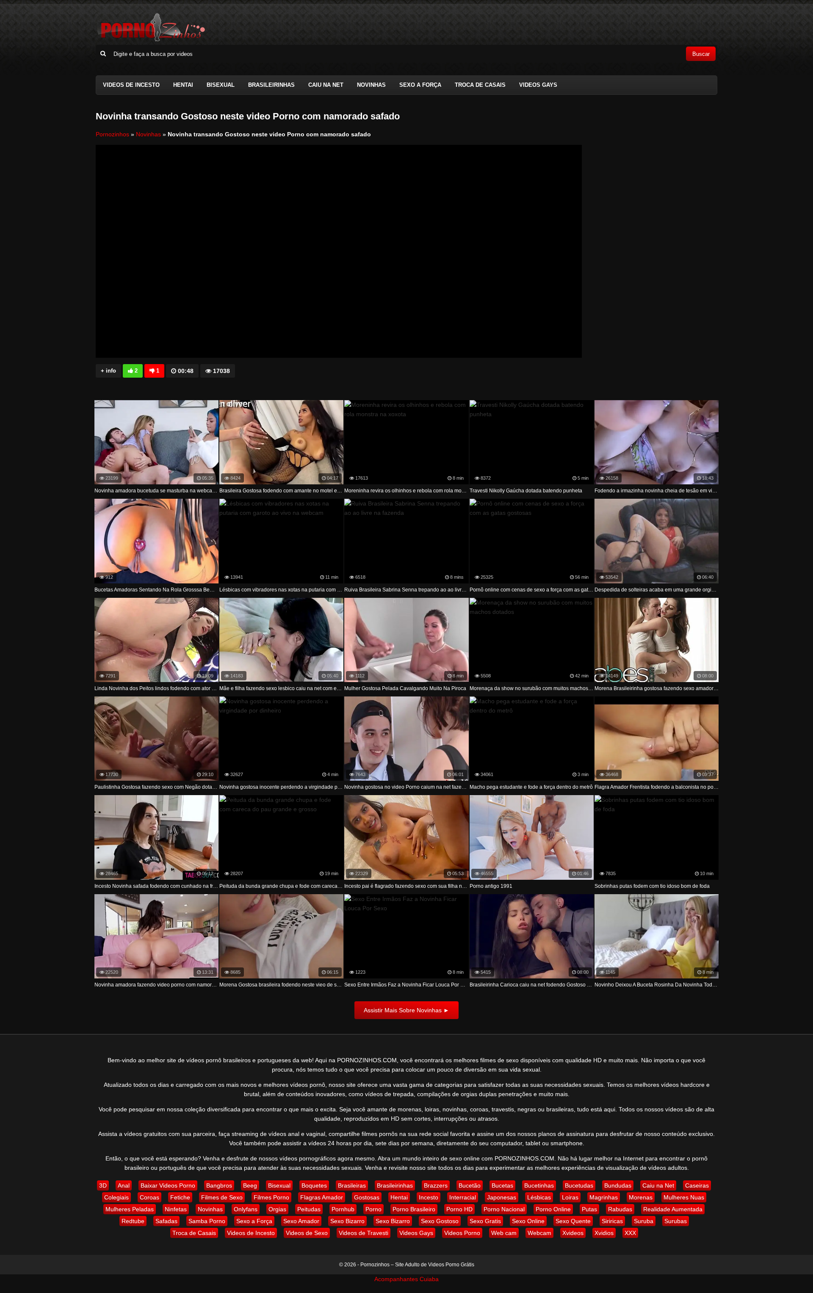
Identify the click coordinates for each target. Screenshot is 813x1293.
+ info (108, 370)
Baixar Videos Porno (168, 1185)
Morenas (641, 1197)
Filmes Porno (271, 1197)
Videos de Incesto (131, 85)
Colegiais (116, 1197)
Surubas (675, 1221)
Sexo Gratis (485, 1221)
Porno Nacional (504, 1209)
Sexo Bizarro (347, 1221)
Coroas (149, 1197)
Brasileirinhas (271, 85)
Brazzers (436, 1185)
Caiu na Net (325, 85)
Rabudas (620, 1209)
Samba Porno (206, 1221)
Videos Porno (462, 1232)
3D (103, 1185)
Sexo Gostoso (440, 1221)
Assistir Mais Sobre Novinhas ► (406, 1010)
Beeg (250, 1185)
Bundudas (617, 1185)
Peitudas (309, 1209)
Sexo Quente (573, 1221)
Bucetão (470, 1185)
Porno (373, 1209)
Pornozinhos (112, 134)
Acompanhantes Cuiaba (406, 1279)
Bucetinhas (539, 1185)
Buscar (701, 54)
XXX (630, 1232)
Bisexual (221, 85)
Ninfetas (176, 1209)
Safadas (166, 1221)
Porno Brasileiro (414, 1209)
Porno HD (459, 1209)
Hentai (183, 85)
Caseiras (697, 1185)
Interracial (462, 1197)
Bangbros (219, 1185)
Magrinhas (603, 1197)
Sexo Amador (301, 1221)
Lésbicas (539, 1197)
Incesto (428, 1197)
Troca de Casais (480, 85)
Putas (589, 1209)
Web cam (504, 1232)
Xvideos (572, 1232)
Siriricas (612, 1221)
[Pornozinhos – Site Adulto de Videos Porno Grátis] (151, 40)
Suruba (643, 1221)
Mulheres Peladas (129, 1209)
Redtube (133, 1221)
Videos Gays (538, 85)
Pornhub (343, 1209)
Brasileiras (352, 1185)
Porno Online (553, 1209)
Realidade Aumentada (672, 1209)
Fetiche (180, 1197)
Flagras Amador (321, 1197)
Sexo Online (528, 1221)
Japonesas (501, 1197)
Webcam (539, 1232)
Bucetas (502, 1185)
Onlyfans (245, 1209)
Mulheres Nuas (684, 1197)
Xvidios (604, 1232)
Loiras (570, 1197)
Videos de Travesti (363, 1232)
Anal (124, 1185)
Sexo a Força (420, 85)
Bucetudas (579, 1185)
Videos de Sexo (307, 1232)
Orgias (277, 1209)
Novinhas (371, 85)
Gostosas (366, 1197)
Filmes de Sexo (222, 1197)
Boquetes (314, 1185)
